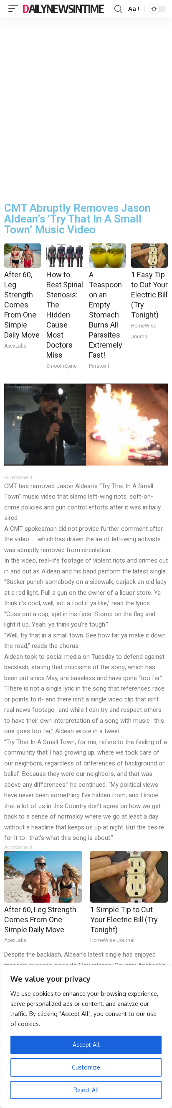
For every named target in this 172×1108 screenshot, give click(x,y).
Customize (86, 1067)
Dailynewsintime (63, 8)
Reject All (86, 1089)
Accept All (86, 1044)
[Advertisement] (86, 108)
